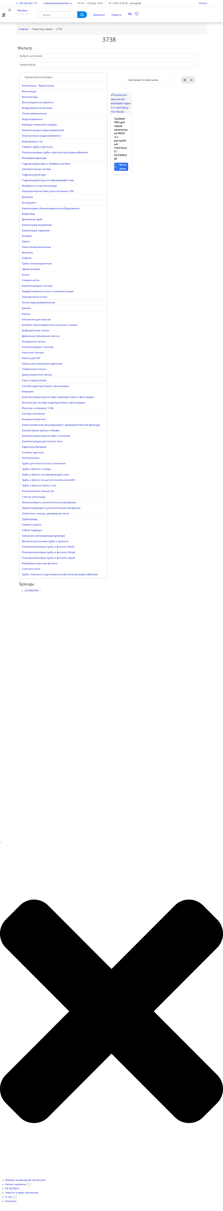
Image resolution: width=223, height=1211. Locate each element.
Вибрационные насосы (35, 330)
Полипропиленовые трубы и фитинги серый (48, 557)
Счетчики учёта (31, 568)
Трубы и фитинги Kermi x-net (39, 485)
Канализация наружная (35, 230)
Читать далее (123, 166)
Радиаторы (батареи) (34, 446)
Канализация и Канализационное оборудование (51, 208)
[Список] (191, 80)
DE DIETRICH (12, 1188)
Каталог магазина (15, 1184)
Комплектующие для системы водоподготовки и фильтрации (58, 397)
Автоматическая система (36, 169)
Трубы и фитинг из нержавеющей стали (45, 474)
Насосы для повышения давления (42, 363)
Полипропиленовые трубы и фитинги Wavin (48, 546)
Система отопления (33, 413)
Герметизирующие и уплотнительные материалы (51, 507)
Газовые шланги (31, 524)
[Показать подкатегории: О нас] (14, 1197)
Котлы (25, 274)
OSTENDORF (31, 590)
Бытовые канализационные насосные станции (49, 324)
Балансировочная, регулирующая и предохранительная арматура (61, 424)
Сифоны (27, 257)
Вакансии (99, 14)
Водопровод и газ (32, 141)
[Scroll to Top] (0, 842)
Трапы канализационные (37, 263)
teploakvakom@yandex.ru (58, 3)
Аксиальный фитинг (34, 419)
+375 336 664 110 (27, 3)
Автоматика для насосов (36, 319)
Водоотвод (28, 213)
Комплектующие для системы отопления (46, 435)
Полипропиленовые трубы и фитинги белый (48, 552)
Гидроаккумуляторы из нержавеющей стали (48, 180)
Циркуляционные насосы (37, 374)
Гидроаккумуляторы (34, 174)
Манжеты (27, 252)
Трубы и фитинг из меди (36, 469)
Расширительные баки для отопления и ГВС (48, 191)
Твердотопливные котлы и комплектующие (47, 291)
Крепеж (26, 308)
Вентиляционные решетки (38, 102)
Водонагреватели (32, 119)
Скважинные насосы (34, 369)
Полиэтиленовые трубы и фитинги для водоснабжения (55, 152)
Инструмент (29, 202)
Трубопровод (29, 519)
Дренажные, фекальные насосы (40, 336)
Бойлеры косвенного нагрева (39, 124)
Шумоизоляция (31, 269)
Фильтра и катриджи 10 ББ (38, 408)
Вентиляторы (30, 96)
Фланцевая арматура (34, 158)
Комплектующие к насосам (38, 346)
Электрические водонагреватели (41, 135)
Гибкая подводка (32, 530)
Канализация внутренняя (37, 224)
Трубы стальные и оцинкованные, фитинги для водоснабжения (60, 574)
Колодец (27, 235)
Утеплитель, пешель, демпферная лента (45, 513)
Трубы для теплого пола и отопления (44, 463)
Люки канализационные (36, 247)
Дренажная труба (32, 219)
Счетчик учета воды (33, 496)
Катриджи (28, 391)
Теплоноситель (31, 457)
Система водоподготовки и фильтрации (45, 386)
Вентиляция (29, 91)
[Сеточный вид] (185, 80)
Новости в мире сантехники (21, 1192)
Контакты (10, 1201)
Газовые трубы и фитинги (37, 146)
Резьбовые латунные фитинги (40, 563)
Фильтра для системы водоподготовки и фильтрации (53, 402)
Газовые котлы (31, 280)
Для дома (27, 196)
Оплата (203, 3)
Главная (23, 29)
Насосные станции (33, 352)
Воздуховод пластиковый (37, 107)
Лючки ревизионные (34, 113)
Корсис (26, 241)
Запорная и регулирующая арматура (43, 535)
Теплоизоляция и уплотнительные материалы (49, 502)
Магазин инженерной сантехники (25, 1180)
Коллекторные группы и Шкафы (41, 430)
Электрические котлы (34, 296)
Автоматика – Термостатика (38, 85)
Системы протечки (33, 452)
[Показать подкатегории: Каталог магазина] (28, 1184)
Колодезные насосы (33, 341)
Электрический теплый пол (38, 491)
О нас (8, 1196)
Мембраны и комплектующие (39, 185)
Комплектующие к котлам (37, 285)
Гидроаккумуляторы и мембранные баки (46, 163)
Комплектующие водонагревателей (43, 130)
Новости (116, 14)
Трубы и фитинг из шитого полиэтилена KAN (48, 479)
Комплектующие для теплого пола (42, 441)
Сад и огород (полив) (34, 380)
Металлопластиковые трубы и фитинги (45, 541)
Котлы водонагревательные (38, 302)
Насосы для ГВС (31, 358)
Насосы (26, 313)
